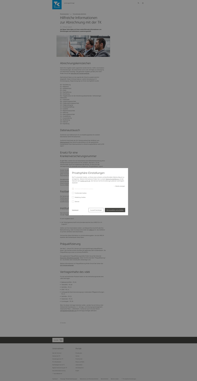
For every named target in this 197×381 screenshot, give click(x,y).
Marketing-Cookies (80, 197)
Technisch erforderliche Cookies (84, 189)
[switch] (119, 186)
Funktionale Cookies (80, 193)
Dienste (77, 201)
